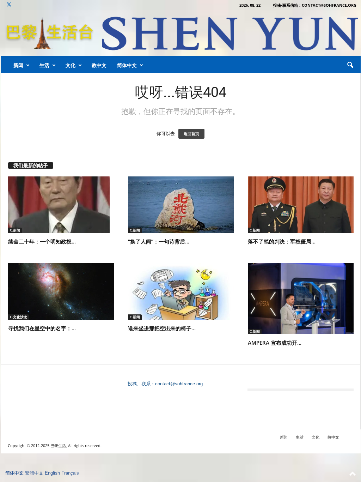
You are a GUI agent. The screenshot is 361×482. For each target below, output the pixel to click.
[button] (350, 65)
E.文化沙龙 (18, 316)
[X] (9, 5)
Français (70, 473)
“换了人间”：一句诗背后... (158, 241)
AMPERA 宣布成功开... (274, 342)
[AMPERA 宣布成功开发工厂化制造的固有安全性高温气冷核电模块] (301, 298)
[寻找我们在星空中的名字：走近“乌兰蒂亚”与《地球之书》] (61, 291)
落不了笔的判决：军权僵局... (282, 241)
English (52, 473)
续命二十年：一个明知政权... (42, 241)
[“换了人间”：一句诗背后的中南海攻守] (181, 204)
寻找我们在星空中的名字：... (42, 328)
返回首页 (191, 134)
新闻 (18, 65)
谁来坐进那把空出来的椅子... (162, 328)
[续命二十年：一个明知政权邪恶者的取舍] (61, 204)
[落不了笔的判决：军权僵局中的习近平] (301, 204)
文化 (70, 65)
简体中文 (127, 65)
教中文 (99, 65)
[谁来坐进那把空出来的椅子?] (181, 291)
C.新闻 (15, 230)
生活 (44, 65)
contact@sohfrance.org (179, 383)
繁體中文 (34, 473)
